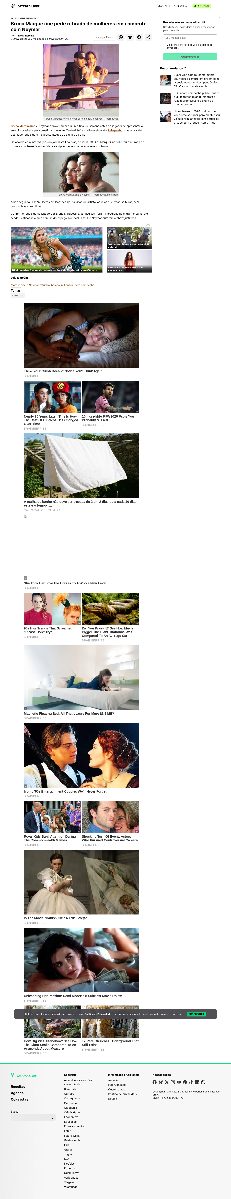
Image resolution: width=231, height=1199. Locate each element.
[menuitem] (33, 1088)
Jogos (68, 1154)
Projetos (69, 1168)
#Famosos (18, 295)
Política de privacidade (123, 1094)
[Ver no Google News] (104, 37)
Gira (67, 1145)
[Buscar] (51, 1117)
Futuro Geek (72, 1135)
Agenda (165, 6)
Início (14, 18)
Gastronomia (72, 1140)
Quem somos (116, 1089)
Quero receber (190, 56)
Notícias (69, 1163)
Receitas (182, 6)
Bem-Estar (70, 1089)
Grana (68, 1149)
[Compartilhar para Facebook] (139, 37)
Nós (66, 1159)
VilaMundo (71, 1187)
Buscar (15, 1111)
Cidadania (70, 1107)
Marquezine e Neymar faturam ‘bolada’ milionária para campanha (52, 285)
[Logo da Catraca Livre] (25, 5)
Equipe (112, 1098)
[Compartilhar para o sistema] (148, 37)
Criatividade (72, 1112)
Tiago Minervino (24, 35)
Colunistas (19, 1099)
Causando (70, 1103)
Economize (71, 1117)
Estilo (67, 1131)
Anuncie (204, 6)
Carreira (69, 1093)
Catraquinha (72, 1098)
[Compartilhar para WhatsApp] (120, 37)
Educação (70, 1121)
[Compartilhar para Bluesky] (130, 37)
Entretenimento (29, 18)
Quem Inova (71, 1173)
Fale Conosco (117, 1084)
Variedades (71, 1177)
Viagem (69, 1182)
